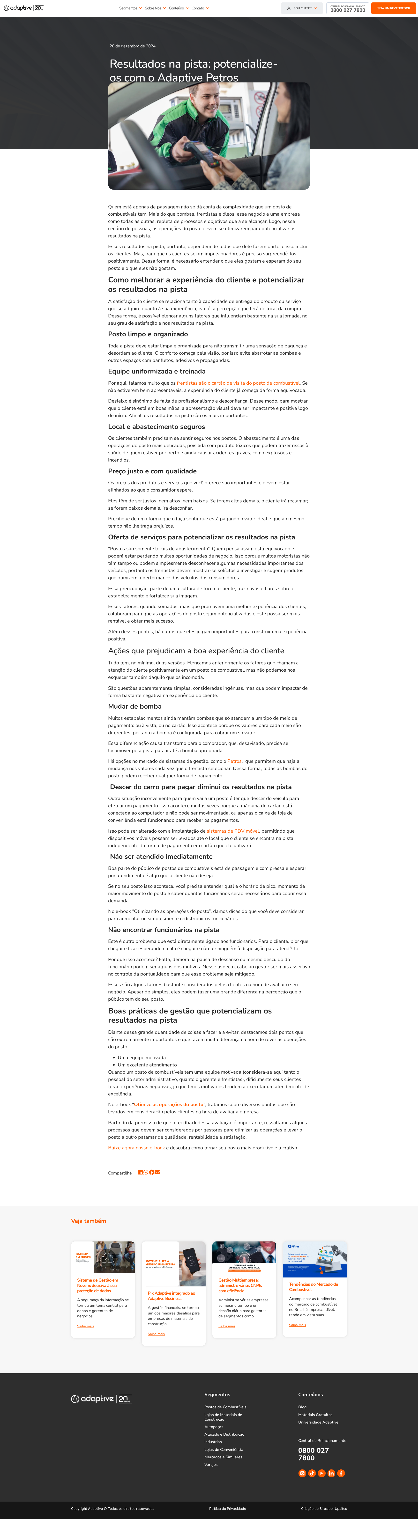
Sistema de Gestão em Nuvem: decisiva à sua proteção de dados (97, 1285)
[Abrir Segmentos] (140, 8)
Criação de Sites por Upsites (324, 1508)
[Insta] (302, 1473)
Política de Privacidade (227, 1508)
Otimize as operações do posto (168, 1104)
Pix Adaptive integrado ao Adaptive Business (171, 1295)
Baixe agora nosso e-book (136, 1148)
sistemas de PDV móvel (233, 831)
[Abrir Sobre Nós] (164, 8)
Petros (234, 761)
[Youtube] (322, 1473)
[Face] (341, 1473)
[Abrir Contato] (207, 8)
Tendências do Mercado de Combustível (313, 1286)
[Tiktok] (312, 1473)
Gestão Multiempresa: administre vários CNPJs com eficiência (240, 1285)
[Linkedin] (331, 1473)
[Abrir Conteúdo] (187, 8)
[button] (140, 1172)
